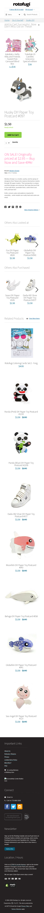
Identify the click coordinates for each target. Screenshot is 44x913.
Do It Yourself (17, 20)
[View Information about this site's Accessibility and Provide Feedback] (14, 780)
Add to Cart (13, 135)
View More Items (34, 318)
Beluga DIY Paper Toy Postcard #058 (21, 616)
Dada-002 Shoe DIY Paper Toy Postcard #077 (30, 297)
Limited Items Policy (10, 760)
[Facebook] (7, 806)
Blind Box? (7, 763)
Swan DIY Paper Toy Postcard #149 (12, 297)
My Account (29, 9)
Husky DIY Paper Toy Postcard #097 (19, 21)
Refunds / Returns (10, 754)
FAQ (5, 766)
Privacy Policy (25, 906)
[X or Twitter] (13, 806)
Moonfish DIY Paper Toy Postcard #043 (21, 566)
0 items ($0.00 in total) (17, 9)
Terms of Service (16, 909)
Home (7, 20)
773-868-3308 (16, 800)
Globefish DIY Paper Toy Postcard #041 (30, 253)
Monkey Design (14, 171)
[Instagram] (19, 806)
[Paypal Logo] (12, 879)
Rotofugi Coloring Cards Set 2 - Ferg (21, 363)
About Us (7, 751)
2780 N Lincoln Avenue (18, 864)
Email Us (9, 797)
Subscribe (9, 849)
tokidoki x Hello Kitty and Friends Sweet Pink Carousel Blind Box (12, 59)
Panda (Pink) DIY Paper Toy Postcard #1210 (21, 412)
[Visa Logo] (6, 879)
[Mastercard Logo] (9, 879)
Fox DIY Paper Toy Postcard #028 (12, 253)
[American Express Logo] (19, 879)
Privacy (6, 757)
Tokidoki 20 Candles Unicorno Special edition (30, 58)
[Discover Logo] (16, 879)
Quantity (15, 142)
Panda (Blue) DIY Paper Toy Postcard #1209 (21, 464)
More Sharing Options (31, 210)
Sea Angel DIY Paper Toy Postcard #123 (21, 717)
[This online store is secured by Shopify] (10, 887)
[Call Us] (5, 800)
